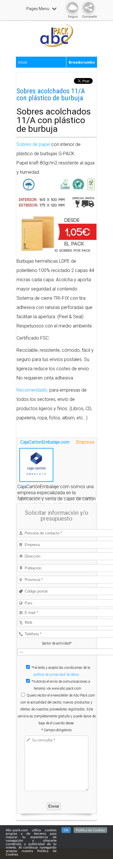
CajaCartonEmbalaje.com (45, 442)
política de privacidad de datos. (56, 675)
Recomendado (32, 390)
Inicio (22, 62)
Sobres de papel (33, 144)
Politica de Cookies (90, 830)
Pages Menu (37, 8)
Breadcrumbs (82, 62)
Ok (66, 830)
